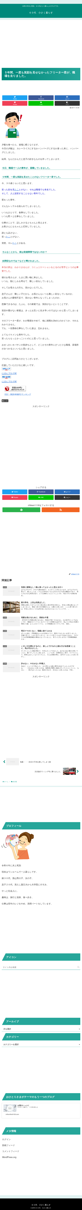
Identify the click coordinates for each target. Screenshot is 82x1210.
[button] (78, 967)
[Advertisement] (41, 47)
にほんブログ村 (9, 373)
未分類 (6, 401)
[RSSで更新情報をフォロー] (60, 509)
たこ (17, 189)
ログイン (6, 1139)
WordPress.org (9, 1157)
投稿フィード (8, 1145)
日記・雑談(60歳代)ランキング (17, 394)
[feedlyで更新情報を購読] (21, 509)
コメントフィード (10, 1151)
